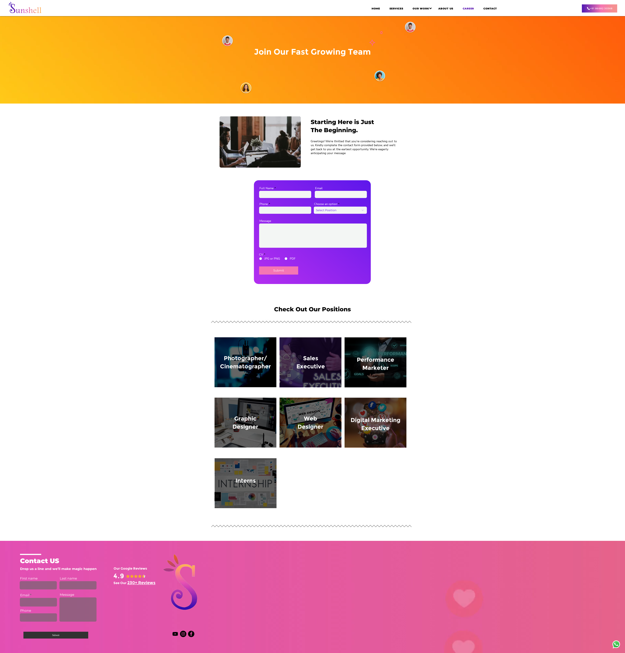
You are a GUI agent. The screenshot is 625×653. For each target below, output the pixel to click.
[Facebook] (191, 634)
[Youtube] (175, 634)
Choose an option (325, 204)
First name (29, 578)
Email (319, 188)
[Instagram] (183, 634)
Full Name (266, 188)
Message (265, 220)
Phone (263, 204)
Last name (68, 578)
